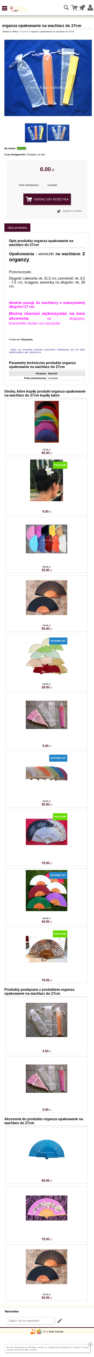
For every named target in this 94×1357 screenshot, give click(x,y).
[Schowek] (82, 7)
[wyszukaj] (66, 7)
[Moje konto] (90, 7)
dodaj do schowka (72, 211)
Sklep (45, 1331)
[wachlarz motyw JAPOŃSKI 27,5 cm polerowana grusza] (46, 1228)
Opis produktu (17, 227)
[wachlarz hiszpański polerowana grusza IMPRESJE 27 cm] (46, 969)
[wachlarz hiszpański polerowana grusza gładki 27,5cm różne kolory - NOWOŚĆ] (46, 617)
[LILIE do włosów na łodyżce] (46, 500)
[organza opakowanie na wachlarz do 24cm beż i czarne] (46, 1040)
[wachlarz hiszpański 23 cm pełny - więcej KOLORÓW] (46, 559)
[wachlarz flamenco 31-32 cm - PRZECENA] (46, 441)
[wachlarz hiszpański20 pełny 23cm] (46, 793)
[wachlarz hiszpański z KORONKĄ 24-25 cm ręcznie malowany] (46, 852)
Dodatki (24, 31)
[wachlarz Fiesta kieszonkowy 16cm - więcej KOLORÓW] (46, 676)
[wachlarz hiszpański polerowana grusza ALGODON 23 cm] (46, 910)
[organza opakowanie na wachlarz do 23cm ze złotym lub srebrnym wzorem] (46, 734)
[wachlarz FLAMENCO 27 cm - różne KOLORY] (46, 1169)
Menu (4, 8)
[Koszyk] (74, 7)
